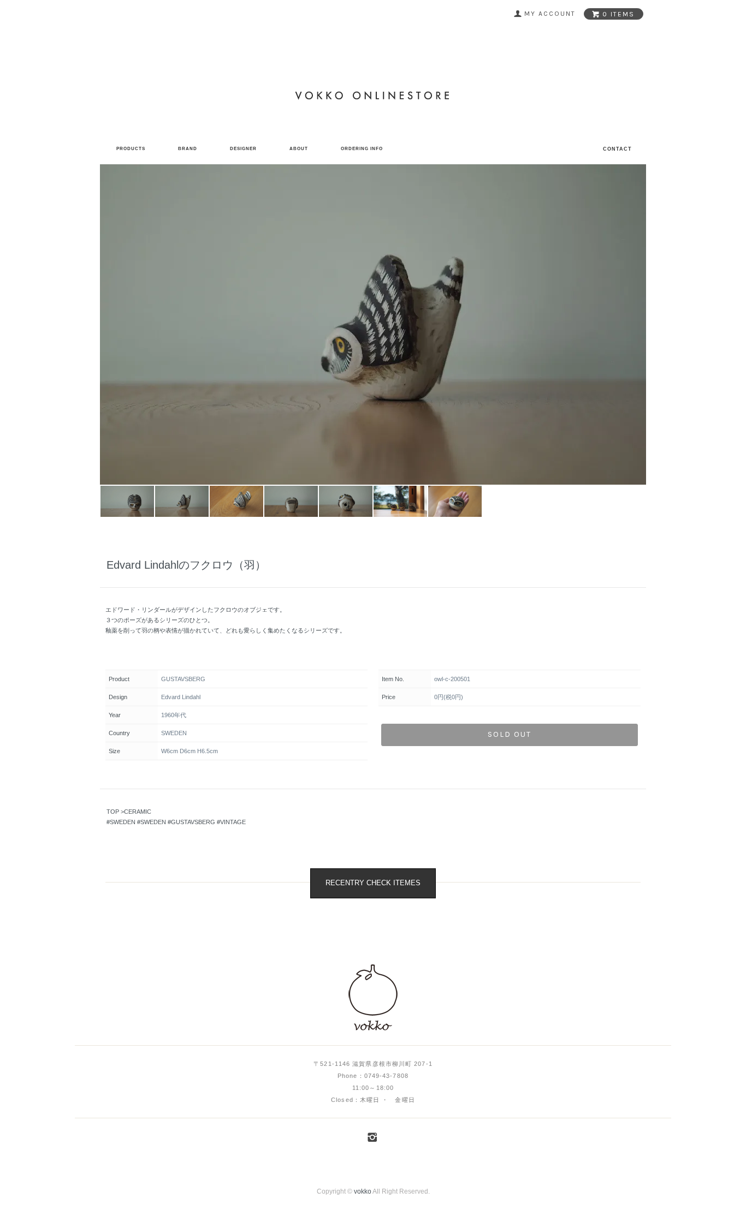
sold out (509, 734)
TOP (112, 811)
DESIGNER (243, 148)
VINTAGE (233, 822)
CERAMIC (137, 811)
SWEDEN (122, 822)
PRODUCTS (130, 148)
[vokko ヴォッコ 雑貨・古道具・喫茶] (373, 998)
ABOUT (298, 148)
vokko (362, 1191)
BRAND (187, 148)
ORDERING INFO (362, 148)
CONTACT (617, 149)
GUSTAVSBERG (193, 822)
